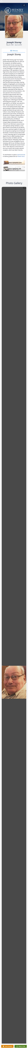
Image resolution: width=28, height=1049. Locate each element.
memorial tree (21, 154)
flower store (21, 156)
